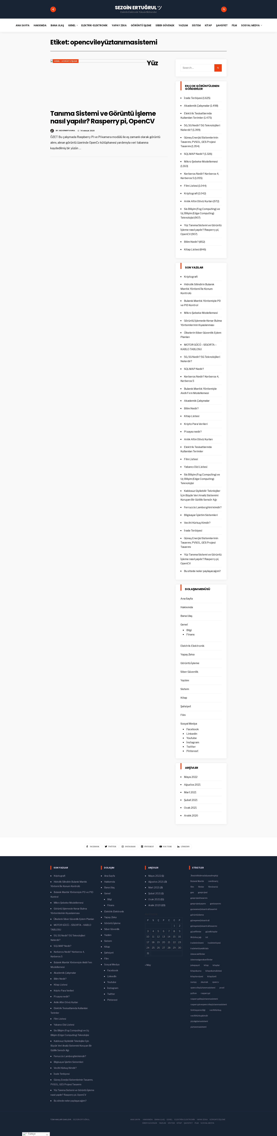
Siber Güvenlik (164, 25)
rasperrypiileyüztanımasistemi (204, 999)
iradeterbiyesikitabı (199, 948)
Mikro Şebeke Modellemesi (201, 161)
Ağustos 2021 (192, 784)
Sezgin (76, 1119)
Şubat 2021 (190, 800)
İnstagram (192, 742)
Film (234, 25)
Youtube (191, 738)
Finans (190, 634)
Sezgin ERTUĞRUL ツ (138, 7)
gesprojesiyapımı (198, 903)
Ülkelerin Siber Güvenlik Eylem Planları (74, 919)
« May (148, 965)
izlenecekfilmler (197, 954)
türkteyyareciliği (197, 1010)
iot (207, 937)
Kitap (208, 25)
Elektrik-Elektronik (94, 25)
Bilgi (189, 630)
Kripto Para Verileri (196, 424)
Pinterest (192, 751)
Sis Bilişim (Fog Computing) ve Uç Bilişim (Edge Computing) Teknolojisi (200, 213)
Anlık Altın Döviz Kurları (198, 201)
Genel (72, 25)
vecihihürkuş (215, 1010)
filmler (201, 887)
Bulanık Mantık (197, 881)
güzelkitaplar (212, 931)
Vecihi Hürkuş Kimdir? (197, 522)
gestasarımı (215, 903)
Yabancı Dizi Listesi (195, 466)
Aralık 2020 (191, 815)
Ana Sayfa (22, 25)
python (193, 993)
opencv (215, 982)
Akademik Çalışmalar (197, 105)
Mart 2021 (190, 792)
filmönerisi (213, 887)
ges (192, 892)
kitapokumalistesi (214, 971)
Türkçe (31, 1133)
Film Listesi (191, 185)
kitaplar (216, 965)
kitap (206, 965)
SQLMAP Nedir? (194, 153)
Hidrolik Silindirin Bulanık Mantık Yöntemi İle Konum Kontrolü (197, 289)
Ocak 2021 (190, 807)
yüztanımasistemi (198, 1027)
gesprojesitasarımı (198, 898)
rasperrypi (205, 993)
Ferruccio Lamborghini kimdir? (203, 507)
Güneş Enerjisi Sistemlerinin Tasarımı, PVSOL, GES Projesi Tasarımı (199, 142)
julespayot (195, 965)
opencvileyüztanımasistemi (202, 987)
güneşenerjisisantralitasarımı (203, 926)
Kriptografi (191, 193)
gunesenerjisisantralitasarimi (203, 909)
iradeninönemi (197, 943)
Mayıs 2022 (190, 777)
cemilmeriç (213, 881)
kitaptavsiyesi (196, 976)
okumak (204, 982)
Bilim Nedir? (191, 241)
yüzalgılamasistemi (199, 1021)
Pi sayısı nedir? (193, 431)
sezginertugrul (67, 130)
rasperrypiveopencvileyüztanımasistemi (208, 1004)
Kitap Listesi (191, 249)
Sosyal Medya (250, 25)
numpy (193, 982)
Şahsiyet (222, 25)
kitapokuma (195, 971)
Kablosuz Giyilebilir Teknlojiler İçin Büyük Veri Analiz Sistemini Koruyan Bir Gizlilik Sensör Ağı (200, 495)
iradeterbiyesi (214, 943)
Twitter (191, 746)
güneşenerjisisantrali (200, 920)
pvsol (221, 987)
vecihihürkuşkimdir (199, 1015)
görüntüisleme (197, 915)
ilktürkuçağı (195, 937)
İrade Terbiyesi (193, 98)
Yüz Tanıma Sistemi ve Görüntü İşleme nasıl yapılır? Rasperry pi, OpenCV (201, 229)
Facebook (192, 729)
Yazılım (183, 25)
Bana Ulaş (57, 25)
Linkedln (191, 733)
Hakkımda (40, 25)
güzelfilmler (195, 931)
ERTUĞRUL (85, 1119)
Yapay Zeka (119, 25)
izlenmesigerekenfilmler (201, 959)
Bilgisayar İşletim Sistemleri (201, 515)
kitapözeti (211, 976)
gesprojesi (202, 892)
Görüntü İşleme (141, 25)
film (192, 887)
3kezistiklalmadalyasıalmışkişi (204, 875)
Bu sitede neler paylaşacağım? (202, 571)
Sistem (196, 25)
